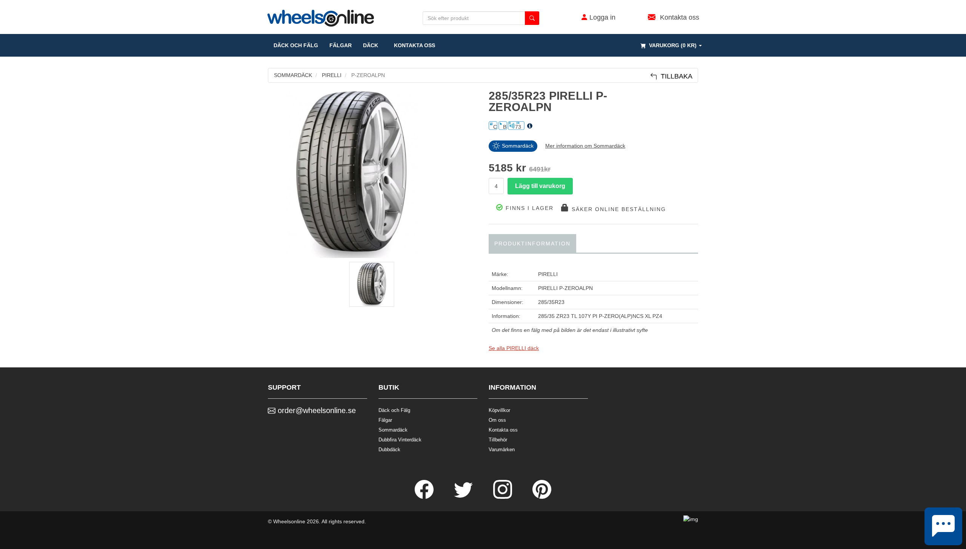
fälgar (340, 45)
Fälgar (385, 420)
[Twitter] (464, 497)
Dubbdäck (389, 449)
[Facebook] (425, 497)
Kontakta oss (412, 45)
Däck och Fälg (394, 410)
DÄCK (370, 45)
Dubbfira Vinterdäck (399, 440)
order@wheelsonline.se (315, 410)
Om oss (497, 420)
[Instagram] (503, 497)
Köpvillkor (499, 410)
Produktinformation (532, 244)
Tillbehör (498, 440)
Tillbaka (674, 76)
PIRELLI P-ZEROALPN (565, 288)
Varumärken (502, 449)
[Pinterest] (542, 497)
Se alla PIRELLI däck (514, 348)
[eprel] (529, 126)
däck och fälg (296, 45)
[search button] (532, 18)
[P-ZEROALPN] (372, 174)
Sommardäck (393, 430)
